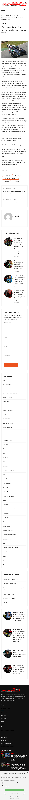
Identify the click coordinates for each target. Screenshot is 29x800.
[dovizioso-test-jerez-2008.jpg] (14, 50)
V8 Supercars (7, 539)
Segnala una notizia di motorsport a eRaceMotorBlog (14, 589)
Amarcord (6, 402)
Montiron (16, 181)
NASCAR (5, 492)
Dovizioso (7, 175)
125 (4, 380)
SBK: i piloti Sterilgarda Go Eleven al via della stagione (14, 192)
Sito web (7, 355)
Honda (17, 175)
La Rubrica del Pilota (9, 470)
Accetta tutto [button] (14, 790)
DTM (4, 414)
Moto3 (5, 479)
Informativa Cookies (9, 598)
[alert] (14, 785)
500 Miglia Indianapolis (10, 393)
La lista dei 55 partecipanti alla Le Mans (13, 203)
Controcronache (8, 410)
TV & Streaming (8, 530)
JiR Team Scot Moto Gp (12, 178)
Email (6, 346)
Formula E (6, 449)
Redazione (4, 737)
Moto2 (5, 475)
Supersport (6, 517)
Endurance (6, 419)
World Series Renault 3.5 (10, 548)
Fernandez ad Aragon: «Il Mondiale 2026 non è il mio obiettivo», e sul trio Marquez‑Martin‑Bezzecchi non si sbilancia (19, 246)
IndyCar (5, 457)
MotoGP (3, 23)
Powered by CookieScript (14, 798)
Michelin (7, 181)
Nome (6, 337)
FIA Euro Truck (7, 440)
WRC (4, 556)
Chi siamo (4, 735)
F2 (3, 432)
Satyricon (6, 513)
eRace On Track (8, 423)
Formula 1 (6, 444)
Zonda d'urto (7, 565)
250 (4, 389)
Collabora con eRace (9, 584)
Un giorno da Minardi (9, 535)
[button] (14, 796)
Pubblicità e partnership (10, 579)
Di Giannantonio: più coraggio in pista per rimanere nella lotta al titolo (19, 264)
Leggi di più (12, 780)
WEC (4, 543)
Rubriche (6, 505)
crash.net (7, 169)
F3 (3, 436)
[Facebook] (2, 704)
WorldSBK (6, 552)
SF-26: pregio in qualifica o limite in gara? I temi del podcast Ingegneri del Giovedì (18, 669)
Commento (8, 323)
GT (4, 453)
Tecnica (5, 522)
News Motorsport (8, 496)
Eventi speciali (7, 427)
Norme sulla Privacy (9, 594)
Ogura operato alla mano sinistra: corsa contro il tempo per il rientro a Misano (19, 279)
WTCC (5, 560)
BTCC (5, 406)
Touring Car (6, 526)
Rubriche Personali (9, 509)
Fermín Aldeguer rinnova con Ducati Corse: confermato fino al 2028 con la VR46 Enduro (19, 616)
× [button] (27, 772)
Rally (4, 500)
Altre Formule (7, 397)
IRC (4, 462)
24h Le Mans (7, 384)
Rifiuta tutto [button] (14, 793)
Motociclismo (7, 483)
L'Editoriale (6, 466)
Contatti (5, 603)
